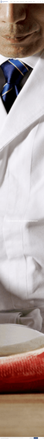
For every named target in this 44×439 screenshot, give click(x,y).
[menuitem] (38, 1)
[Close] (43, 438)
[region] (22, 438)
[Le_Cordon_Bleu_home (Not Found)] (4, 1)
